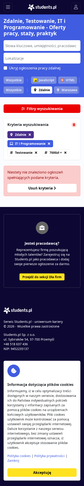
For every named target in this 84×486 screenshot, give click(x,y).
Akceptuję (42, 472)
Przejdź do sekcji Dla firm (42, 277)
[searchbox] (41, 45)
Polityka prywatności (49, 456)
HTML (70, 80)
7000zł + (56, 152)
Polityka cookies (19, 456)
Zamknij (13, 460)
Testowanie (23, 152)
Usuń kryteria (41, 188)
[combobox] (42, 45)
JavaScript (46, 80)
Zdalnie (44, 90)
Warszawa (69, 90)
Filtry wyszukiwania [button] (45, 108)
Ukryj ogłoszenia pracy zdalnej (34, 68)
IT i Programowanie (30, 143)
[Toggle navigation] (8, 7)
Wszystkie (14, 80)
